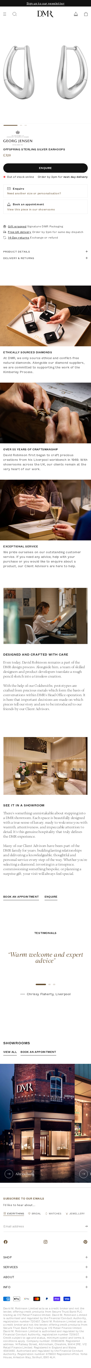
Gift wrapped (17, 226)
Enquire (45, 168)
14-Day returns (18, 237)
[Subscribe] (82, 1226)
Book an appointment (21, 896)
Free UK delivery (19, 232)
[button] (84, 14)
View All (10, 1052)
